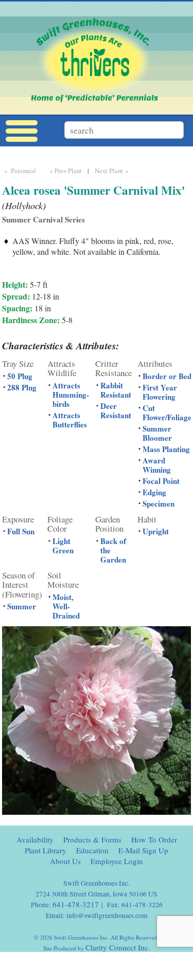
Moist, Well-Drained (66, 606)
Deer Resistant (115, 410)
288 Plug (22, 387)
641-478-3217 (75, 904)
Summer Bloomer (157, 433)
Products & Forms (92, 839)
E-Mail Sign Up (143, 850)
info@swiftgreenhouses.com (107, 915)
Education (92, 850)
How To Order (154, 839)
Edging (154, 492)
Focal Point (161, 481)
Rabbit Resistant (115, 390)
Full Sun (20, 531)
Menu (21, 131)
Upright (156, 531)
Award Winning (157, 465)
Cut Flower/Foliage (167, 412)
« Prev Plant (64, 170)
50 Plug (19, 376)
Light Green (63, 545)
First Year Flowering (160, 392)
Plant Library (45, 850)
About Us (65, 861)
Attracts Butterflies (69, 419)
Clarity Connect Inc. (117, 947)
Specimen (158, 503)
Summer (21, 606)
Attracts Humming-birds (70, 394)
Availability (35, 839)
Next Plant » (112, 170)
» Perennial (19, 170)
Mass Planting (166, 449)
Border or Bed (167, 376)
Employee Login (117, 861)
